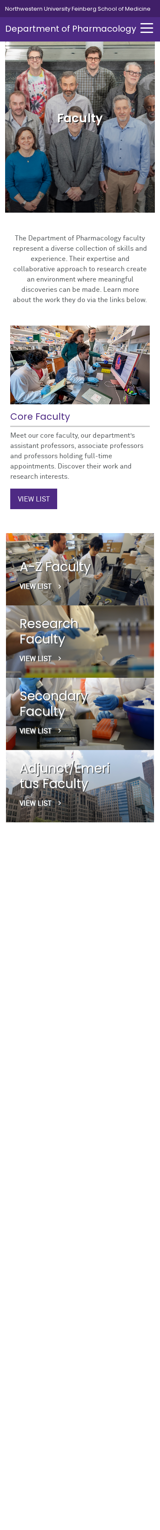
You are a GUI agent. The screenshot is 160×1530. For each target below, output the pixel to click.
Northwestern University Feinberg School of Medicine (78, 8)
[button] (146, 28)
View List (34, 499)
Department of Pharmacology (70, 29)
